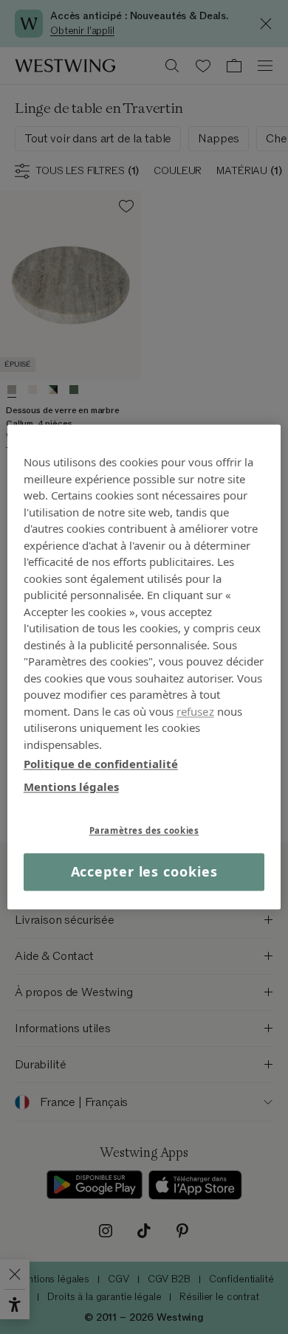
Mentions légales (71, 786)
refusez (195, 711)
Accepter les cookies (144, 871)
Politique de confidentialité (101, 763)
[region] (144, 666)
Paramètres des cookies (144, 830)
